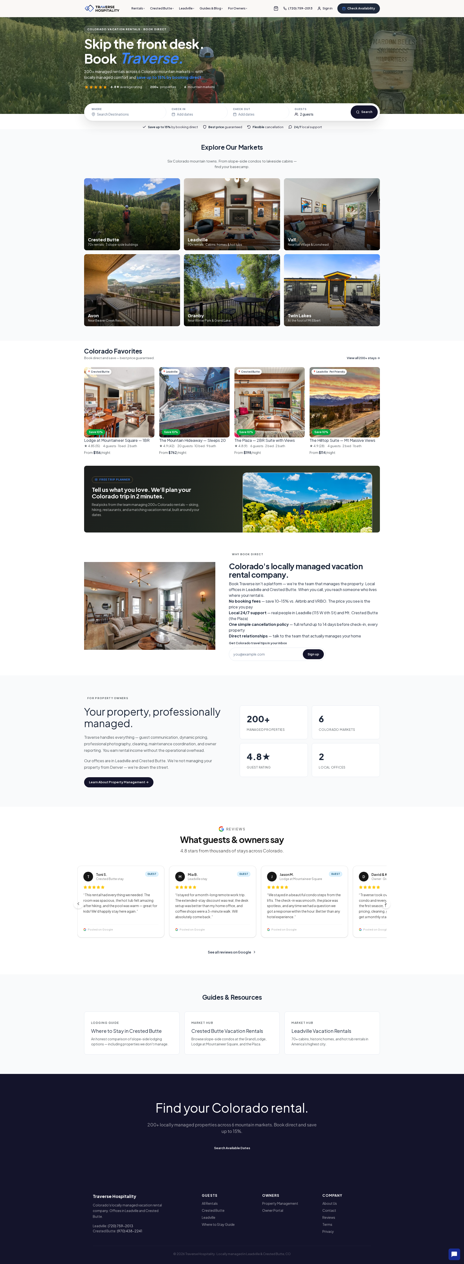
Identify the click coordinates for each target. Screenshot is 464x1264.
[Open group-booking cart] (276, 8)
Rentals (138, 8)
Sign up (313, 654)
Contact (329, 1210)
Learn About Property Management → (119, 782)
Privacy (328, 1231)
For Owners (237, 8)
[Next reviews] (386, 904)
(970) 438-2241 (129, 1231)
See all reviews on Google (229, 952)
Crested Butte (162, 8)
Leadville (186, 8)
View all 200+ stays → (363, 358)
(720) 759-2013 (120, 1226)
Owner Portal (272, 1210)
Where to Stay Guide (218, 1224)
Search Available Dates (232, 1148)
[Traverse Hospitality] (102, 8)
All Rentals (210, 1203)
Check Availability (361, 8)
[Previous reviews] (78, 904)
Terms (327, 1224)
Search (366, 112)
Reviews (328, 1217)
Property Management (280, 1203)
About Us (329, 1203)
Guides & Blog (211, 8)
